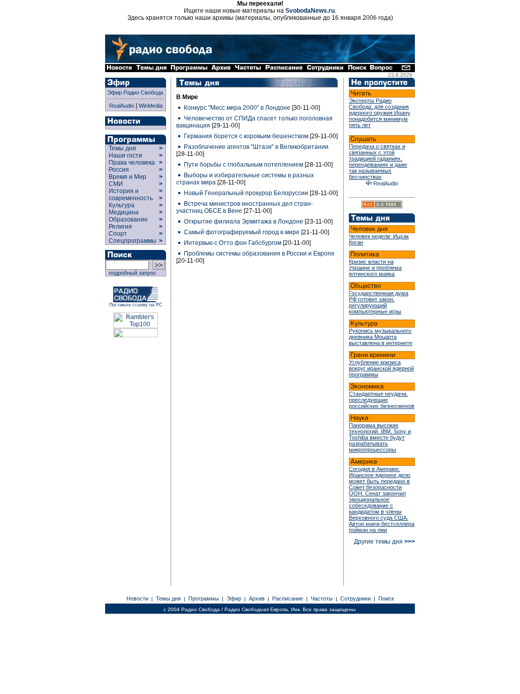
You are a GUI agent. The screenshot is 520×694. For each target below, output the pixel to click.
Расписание (288, 598)
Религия (120, 226)
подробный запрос (131, 273)
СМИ (116, 183)
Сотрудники (355, 598)
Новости (137, 598)
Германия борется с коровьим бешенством (246, 136)
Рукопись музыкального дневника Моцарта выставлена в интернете (380, 337)
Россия (119, 169)
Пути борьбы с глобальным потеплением (243, 164)
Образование (128, 219)
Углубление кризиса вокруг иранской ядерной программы (381, 368)
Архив (256, 598)
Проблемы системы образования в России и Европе (258, 253)
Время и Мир (127, 176)
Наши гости (125, 155)
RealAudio (121, 106)
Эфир (234, 598)
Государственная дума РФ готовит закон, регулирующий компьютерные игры (378, 302)
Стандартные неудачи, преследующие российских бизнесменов (381, 400)
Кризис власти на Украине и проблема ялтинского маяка (375, 268)
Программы (203, 598)
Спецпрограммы (132, 240)
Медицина (124, 212)
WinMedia (150, 106)
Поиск (386, 598)
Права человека (132, 162)
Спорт (117, 233)
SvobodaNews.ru (310, 10)
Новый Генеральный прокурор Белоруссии (246, 193)
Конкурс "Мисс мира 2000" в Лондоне (237, 107)
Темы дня (122, 148)
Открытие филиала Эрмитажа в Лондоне (243, 221)
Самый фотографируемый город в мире (241, 232)
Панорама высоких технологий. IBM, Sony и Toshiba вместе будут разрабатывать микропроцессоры (380, 437)
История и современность (131, 194)
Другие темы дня (384, 541)
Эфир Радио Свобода (135, 92)
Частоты (321, 598)
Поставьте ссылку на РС (135, 304)
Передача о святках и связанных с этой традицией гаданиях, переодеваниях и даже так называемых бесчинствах (378, 161)
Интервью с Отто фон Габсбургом (232, 242)
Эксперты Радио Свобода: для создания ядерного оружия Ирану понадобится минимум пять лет (379, 113)
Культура (122, 205)
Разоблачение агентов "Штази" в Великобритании (255, 146)
